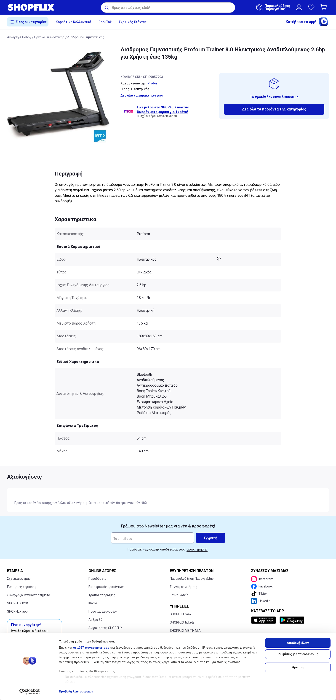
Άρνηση (298, 667)
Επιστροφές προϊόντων (106, 587)
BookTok (105, 22)
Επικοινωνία (179, 595)
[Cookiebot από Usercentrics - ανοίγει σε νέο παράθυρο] (30, 692)
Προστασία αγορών (102, 611)
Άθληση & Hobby (19, 37)
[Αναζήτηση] (106, 8)
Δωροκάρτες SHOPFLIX (105, 628)
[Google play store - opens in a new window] (292, 620)
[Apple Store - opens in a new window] (264, 620)
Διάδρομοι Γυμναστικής (85, 37)
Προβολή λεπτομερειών (76, 691)
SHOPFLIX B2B (17, 603)
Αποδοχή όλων (298, 643)
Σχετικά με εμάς (19, 578)
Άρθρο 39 (95, 619)
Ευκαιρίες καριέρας (21, 587)
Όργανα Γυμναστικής (49, 37)
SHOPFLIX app (17, 611)
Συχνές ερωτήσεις (183, 587)
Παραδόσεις (97, 578)
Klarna (93, 603)
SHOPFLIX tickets (182, 622)
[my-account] (299, 7)
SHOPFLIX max (180, 614)
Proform (153, 83)
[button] (324, 7)
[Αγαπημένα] (311, 7)
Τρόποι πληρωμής (101, 595)
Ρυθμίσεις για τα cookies (296, 654)
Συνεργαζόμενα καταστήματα (28, 595)
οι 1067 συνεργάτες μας (91, 647)
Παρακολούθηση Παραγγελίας (192, 578)
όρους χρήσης (197, 549)
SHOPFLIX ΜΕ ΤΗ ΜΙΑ (185, 630)
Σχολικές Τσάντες (133, 22)
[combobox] (168, 7)
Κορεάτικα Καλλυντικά (73, 22)
